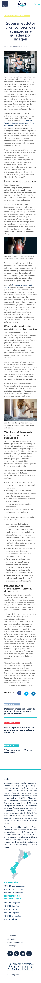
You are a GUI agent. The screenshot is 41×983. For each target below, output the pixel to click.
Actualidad (11, 936)
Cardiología (9, 723)
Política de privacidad (15, 942)
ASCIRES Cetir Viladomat (14, 892)
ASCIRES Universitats (13, 916)
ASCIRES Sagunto (11, 913)
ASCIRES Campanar (12, 903)
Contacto (11, 939)
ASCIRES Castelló (11, 906)
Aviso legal (11, 946)
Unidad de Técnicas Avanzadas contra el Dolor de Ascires (19, 123)
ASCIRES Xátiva (10, 919)
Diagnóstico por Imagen (14, 16)
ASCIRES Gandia (10, 909)
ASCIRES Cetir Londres (13, 889)
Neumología (9, 704)
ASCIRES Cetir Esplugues (14, 886)
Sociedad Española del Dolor (18, 286)
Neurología (9, 746)
